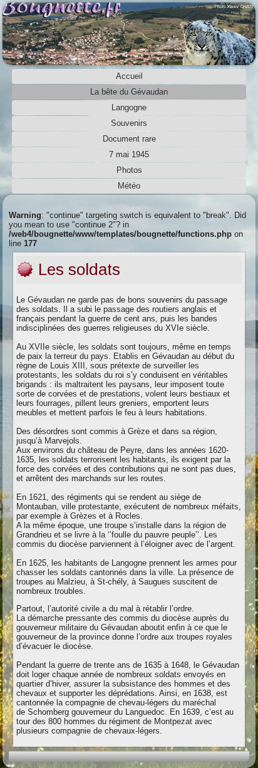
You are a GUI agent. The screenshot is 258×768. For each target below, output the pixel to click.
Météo (129, 185)
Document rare (129, 138)
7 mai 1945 (129, 154)
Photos (129, 170)
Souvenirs (129, 123)
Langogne (129, 107)
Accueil (129, 76)
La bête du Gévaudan (129, 91)
